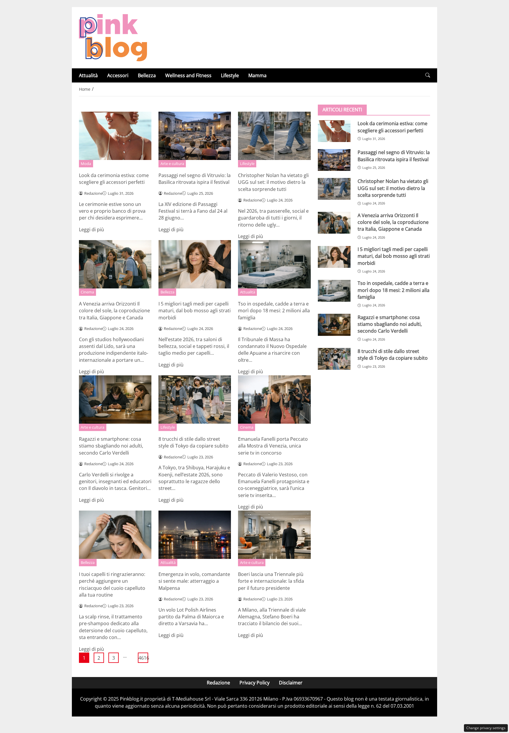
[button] (427, 75)
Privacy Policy (254, 682)
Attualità (88, 75)
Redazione (218, 682)
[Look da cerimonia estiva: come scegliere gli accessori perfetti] (334, 131)
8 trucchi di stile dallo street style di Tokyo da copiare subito (193, 442)
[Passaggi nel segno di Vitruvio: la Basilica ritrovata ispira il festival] (334, 160)
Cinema (87, 292)
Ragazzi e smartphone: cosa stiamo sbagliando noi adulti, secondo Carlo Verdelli (111, 446)
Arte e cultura (172, 163)
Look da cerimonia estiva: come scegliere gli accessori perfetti (114, 178)
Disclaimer (291, 682)
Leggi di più (91, 229)
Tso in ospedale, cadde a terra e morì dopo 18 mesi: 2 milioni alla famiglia (274, 311)
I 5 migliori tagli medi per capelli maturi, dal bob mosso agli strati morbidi (194, 311)
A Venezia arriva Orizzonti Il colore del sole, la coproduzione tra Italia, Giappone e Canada (114, 311)
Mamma (257, 75)
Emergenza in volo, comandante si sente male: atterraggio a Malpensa (194, 581)
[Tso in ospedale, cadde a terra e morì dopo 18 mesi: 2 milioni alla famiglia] (334, 291)
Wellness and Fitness (188, 75)
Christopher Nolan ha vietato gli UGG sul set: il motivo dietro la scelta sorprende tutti (273, 182)
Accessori (117, 75)
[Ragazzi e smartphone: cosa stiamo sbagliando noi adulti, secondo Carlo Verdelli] (334, 325)
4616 (143, 658)
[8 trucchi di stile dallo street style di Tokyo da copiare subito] (334, 359)
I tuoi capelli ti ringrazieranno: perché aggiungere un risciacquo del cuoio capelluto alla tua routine (112, 584)
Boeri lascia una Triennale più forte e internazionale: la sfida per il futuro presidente (271, 581)
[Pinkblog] (113, 37)
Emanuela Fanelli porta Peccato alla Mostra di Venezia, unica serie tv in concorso (273, 446)
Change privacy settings (485, 727)
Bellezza (147, 75)
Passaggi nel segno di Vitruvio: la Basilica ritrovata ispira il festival (194, 178)
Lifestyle (230, 75)
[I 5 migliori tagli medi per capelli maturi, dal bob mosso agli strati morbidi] (334, 257)
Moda (86, 163)
